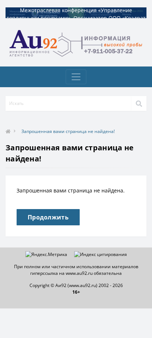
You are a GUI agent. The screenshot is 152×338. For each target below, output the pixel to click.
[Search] (138, 103)
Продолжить (48, 217)
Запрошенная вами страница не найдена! (68, 131)
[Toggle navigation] (76, 76)
